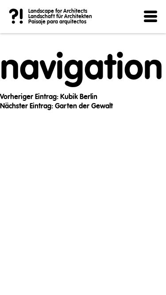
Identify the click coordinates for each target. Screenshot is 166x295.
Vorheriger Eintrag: (48, 97)
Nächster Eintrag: (56, 106)
